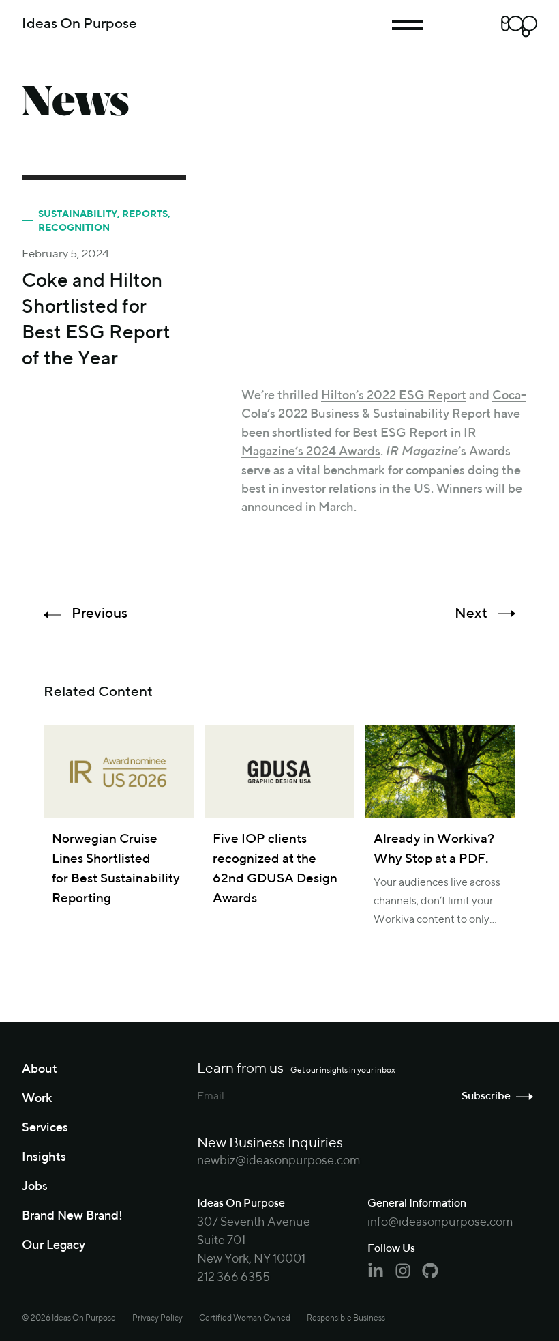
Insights (44, 1157)
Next (471, 614)
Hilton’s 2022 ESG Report (393, 396)
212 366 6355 (233, 1277)
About (39, 1069)
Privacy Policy (157, 1318)
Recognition (74, 228)
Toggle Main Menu (407, 25)
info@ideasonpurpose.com (440, 1222)
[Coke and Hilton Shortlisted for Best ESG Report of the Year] (389, 273)
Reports (145, 214)
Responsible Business (346, 1318)
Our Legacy (53, 1245)
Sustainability (77, 214)
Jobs (35, 1187)
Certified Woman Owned (244, 1318)
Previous (99, 614)
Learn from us (296, 1069)
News (75, 100)
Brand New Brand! (72, 1216)
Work (37, 1099)
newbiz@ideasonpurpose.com (279, 1161)
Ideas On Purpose (79, 24)
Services (45, 1128)
